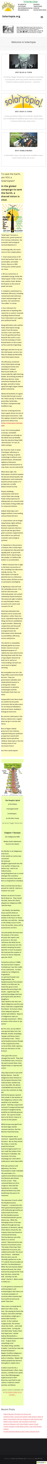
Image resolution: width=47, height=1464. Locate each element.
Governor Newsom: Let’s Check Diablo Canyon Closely (20, 1424)
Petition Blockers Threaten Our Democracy (17, 1414)
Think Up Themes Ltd (18, 1458)
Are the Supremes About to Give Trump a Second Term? (21, 1431)
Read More (22, 87)
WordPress (39, 1458)
